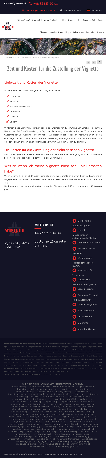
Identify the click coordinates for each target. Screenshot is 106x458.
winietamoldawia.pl (69, 431)
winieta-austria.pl (34, 424)
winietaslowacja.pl (81, 434)
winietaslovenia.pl (62, 434)
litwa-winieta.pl (19, 401)
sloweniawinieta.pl (40, 414)
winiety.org (29, 439)
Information (84, 32)
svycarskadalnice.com (62, 414)
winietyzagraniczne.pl (44, 441)
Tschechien (54, 20)
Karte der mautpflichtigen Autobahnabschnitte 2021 (84, 234)
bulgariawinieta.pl (25, 389)
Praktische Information (89, 242)
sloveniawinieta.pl (19, 411)
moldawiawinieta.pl (21, 406)
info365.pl (71, 399)
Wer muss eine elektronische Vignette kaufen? (83, 262)
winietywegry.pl (23, 441)
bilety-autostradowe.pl (63, 386)
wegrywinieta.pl (15, 424)
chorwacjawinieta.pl (24, 391)
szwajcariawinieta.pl (84, 414)
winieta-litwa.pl (71, 424)
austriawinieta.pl (19, 386)
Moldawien (87, 20)
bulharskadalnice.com (47, 389)
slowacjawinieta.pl (20, 414)
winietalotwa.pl (50, 431)
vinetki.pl (38, 421)
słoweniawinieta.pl (17, 416)
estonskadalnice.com (41, 399)
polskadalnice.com (20, 409)
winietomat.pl (14, 439)
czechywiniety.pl (83, 391)
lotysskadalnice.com (37, 404)
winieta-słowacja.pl (89, 424)
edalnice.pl (36, 396)
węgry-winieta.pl (82, 441)
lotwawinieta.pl (18, 404)
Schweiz (61, 32)
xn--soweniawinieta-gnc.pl (52, 444)
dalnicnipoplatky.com (18, 394)
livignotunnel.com (69, 401)
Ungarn (68, 32)
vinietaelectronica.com (56, 421)
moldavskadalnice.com (84, 404)
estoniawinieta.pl (20, 399)
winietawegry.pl (83, 436)
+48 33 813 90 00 (45, 3)
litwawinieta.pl (35, 401)
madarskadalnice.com (60, 404)
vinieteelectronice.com (81, 421)
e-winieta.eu (92, 394)
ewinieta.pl (59, 399)
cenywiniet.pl (82, 389)
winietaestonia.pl (16, 431)
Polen (94, 20)
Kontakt (102, 32)
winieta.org (50, 426)
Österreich (35, 20)
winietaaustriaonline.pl (87, 426)
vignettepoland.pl (22, 421)
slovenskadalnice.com (41, 411)
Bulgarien (45, 20)
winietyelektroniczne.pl (68, 439)
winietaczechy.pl (86, 429)
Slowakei (43, 32)
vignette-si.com (75, 419)
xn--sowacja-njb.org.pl (26, 444)
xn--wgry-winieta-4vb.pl (78, 444)
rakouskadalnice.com (41, 409)
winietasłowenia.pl (65, 436)
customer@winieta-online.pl (39, 10)
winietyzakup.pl (64, 441)
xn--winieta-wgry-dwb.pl (66, 446)
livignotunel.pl (51, 401)
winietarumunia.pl (42, 434)
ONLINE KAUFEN (72, 10)
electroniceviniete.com (79, 396)
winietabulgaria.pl (45, 429)
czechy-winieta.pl (45, 391)
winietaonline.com (89, 431)
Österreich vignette (87, 304)
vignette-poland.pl (37, 419)
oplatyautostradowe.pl (64, 406)
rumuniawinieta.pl (62, 409)
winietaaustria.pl (66, 426)
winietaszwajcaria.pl (44, 436)
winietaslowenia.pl (23, 436)
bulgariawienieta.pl (85, 386)
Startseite (9, 58)
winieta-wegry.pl (16, 426)
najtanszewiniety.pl (42, 406)
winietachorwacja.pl (65, 429)
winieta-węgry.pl (34, 426)
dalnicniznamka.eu (39, 394)
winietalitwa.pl (33, 431)
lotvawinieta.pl (87, 401)
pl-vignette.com (86, 406)
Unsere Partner (85, 316)
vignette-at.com (52, 416)
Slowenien (52, 32)
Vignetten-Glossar (86, 329)
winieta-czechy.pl (52, 424)
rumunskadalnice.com (84, 409)
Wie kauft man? (24, 20)
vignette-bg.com (71, 416)
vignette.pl (90, 419)
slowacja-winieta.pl (86, 411)
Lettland (78, 20)
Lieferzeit (94, 32)
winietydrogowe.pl (46, 439)
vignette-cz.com (90, 416)
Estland (63, 20)
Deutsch (95, 10)
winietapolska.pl (23, 434)
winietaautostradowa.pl (23, 429)
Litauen (70, 20)
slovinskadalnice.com (64, 411)
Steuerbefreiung (86, 289)
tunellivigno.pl (35, 416)
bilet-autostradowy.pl (40, 386)
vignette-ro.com (57, 419)
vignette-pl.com (18, 419)
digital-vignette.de (60, 394)
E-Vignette (83, 323)
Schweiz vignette (86, 310)
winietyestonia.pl (90, 439)
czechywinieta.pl (64, 391)
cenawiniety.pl (67, 389)
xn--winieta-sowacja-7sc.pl (40, 446)
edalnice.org (22, 396)
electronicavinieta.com (54, 396)
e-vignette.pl (78, 394)
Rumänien (101, 20)
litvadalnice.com (86, 399)
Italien (75, 32)
